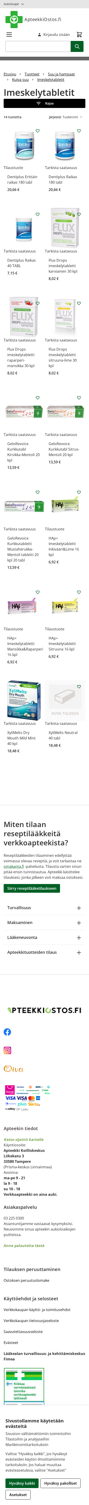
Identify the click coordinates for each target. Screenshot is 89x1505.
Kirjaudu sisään (56, 34)
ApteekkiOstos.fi (42, 19)
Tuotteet (32, 74)
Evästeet (11, 1342)
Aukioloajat (11, 4)
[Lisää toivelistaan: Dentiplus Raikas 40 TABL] (37, 214)
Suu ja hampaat (61, 74)
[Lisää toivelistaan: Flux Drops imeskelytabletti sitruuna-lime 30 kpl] (79, 303)
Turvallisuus (19, 907)
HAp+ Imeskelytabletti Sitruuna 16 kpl (62, 644)
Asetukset (18, 1494)
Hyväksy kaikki (22, 1483)
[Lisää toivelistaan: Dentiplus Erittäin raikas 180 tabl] (37, 130)
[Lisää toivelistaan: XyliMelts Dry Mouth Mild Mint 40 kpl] (37, 686)
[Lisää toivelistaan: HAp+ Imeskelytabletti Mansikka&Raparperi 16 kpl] (37, 592)
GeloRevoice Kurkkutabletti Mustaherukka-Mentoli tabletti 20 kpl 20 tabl (23, 549)
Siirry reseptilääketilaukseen (31, 888)
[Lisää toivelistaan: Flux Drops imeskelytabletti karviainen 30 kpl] (79, 214)
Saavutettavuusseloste (23, 1331)
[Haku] (77, 46)
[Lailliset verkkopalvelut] (24, 1385)
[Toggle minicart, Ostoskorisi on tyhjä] (79, 34)
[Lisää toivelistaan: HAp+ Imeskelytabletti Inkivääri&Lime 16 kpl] (79, 492)
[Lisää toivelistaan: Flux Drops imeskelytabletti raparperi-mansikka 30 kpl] (37, 303)
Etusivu (10, 74)
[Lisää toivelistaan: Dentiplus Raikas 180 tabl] (79, 130)
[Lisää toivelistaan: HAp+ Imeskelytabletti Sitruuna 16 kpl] (79, 592)
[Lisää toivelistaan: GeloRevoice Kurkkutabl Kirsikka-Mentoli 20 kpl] (37, 397)
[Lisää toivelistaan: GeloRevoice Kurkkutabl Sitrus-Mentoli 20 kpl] (79, 397)
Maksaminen (19, 922)
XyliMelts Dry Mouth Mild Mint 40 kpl (21, 738)
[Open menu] (9, 34)
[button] (44, 103)
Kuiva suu (20, 79)
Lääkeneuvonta (22, 937)
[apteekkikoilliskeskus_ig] (44, 1050)
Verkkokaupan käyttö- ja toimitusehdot (37, 1309)
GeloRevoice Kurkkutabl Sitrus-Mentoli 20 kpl (64, 449)
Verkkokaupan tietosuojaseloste (31, 1320)
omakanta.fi (14, 866)
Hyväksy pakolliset (60, 1483)
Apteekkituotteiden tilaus (32, 952)
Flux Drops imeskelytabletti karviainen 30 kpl (63, 266)
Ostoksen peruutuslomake (26, 1280)
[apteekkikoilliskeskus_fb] (44, 1032)
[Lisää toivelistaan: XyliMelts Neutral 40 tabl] (79, 686)
